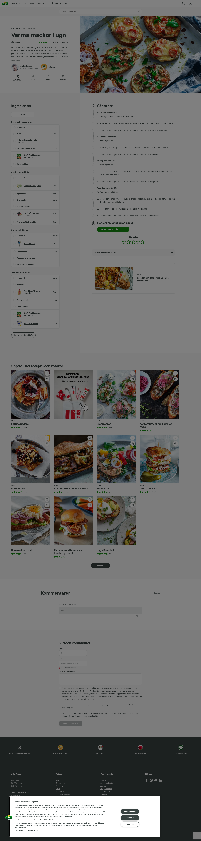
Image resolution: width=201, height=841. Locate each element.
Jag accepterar (130, 811)
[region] (84, 816)
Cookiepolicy (68, 816)
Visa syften (129, 824)
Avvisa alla (130, 818)
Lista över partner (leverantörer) (26, 830)
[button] (9, 818)
